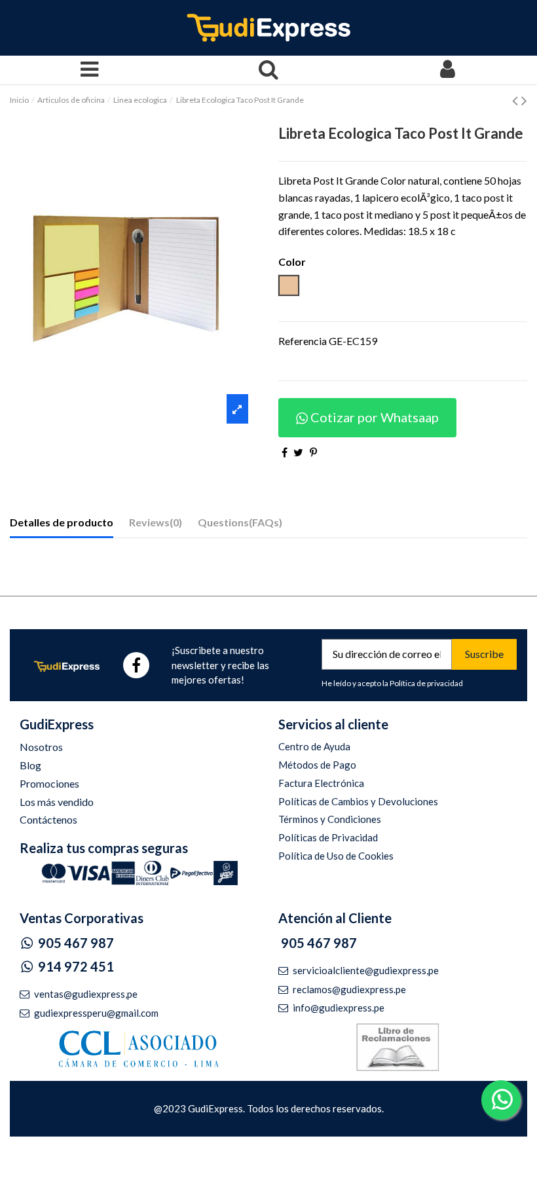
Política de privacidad (426, 683)
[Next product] (524, 99)
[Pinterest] (313, 452)
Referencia (302, 341)
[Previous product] (516, 99)
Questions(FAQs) (240, 522)
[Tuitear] (298, 452)
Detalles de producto (61, 522)
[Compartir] (284, 452)
